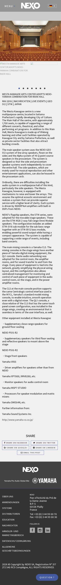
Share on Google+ (17, 448)
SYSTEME (7, 508)
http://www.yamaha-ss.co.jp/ (18, 419)
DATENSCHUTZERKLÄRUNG (16, 540)
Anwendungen (10, 502)
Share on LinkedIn (45, 448)
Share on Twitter (45, 443)
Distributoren (11, 513)
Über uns (7, 496)
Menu (10, 6)
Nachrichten (10, 525)
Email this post (31, 453)
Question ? (47, 577)
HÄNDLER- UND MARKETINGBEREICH (13, 533)
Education (8, 519)
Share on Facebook (16, 443)
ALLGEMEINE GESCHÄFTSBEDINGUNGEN (16, 548)
